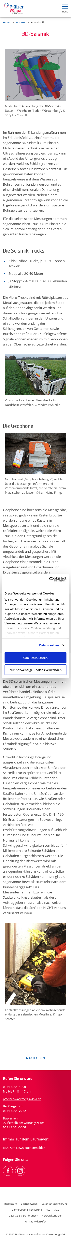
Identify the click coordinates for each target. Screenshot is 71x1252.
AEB (48, 1209)
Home (6, 22)
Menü (65, 11)
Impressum (10, 1203)
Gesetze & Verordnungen (23, 1215)
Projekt (20, 22)
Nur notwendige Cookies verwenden (35, 670)
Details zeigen (49, 645)
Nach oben (35, 1058)
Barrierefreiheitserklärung (27, 1209)
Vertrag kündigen (52, 1215)
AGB (56, 1209)
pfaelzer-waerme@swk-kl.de (22, 1099)
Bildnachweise (29, 1203)
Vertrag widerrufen (35, 1221)
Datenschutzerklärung (54, 1203)
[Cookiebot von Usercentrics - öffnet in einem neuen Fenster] (50, 579)
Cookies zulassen (35, 657)
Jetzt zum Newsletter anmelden (24, 1148)
